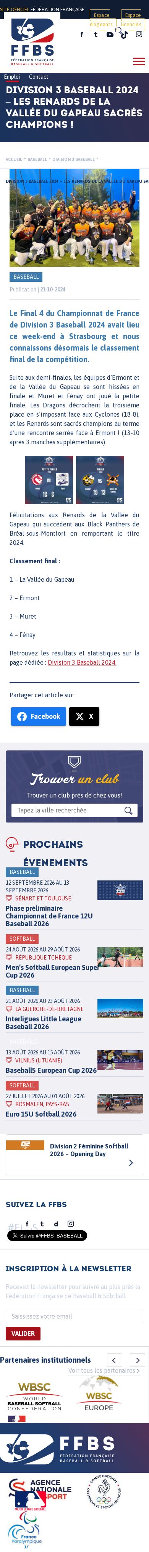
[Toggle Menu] (139, 61)
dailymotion (56, 1224)
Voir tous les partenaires (101, 1370)
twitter (95, 34)
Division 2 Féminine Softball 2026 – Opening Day (89, 1150)
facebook (81, 34)
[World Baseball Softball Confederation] (34, 1398)
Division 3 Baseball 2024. (82, 662)
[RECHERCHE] (118, 30)
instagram (139, 34)
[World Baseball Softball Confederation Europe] (99, 1394)
